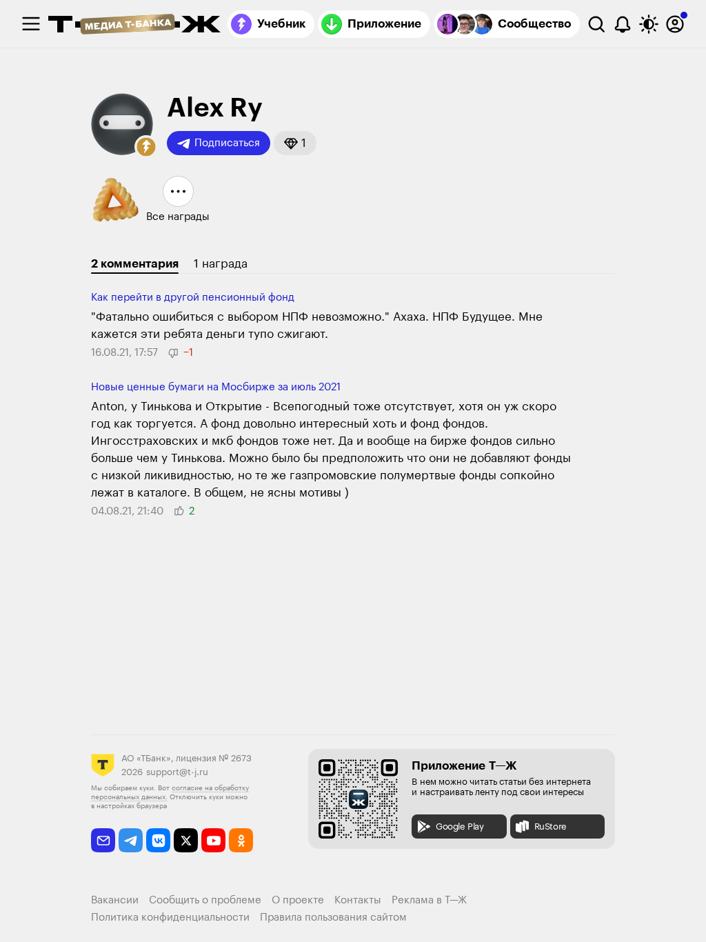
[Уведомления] (622, 24)
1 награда (221, 264)
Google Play (460, 826)
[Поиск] (596, 24)
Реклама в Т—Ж (429, 900)
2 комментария (135, 264)
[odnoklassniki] (241, 840)
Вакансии (115, 900)
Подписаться (227, 143)
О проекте (298, 900)
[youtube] (213, 840)
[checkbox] (31, 24)
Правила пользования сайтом (333, 917)
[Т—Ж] (134, 25)
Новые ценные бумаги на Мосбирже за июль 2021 (216, 387)
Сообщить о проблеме (205, 900)
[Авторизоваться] (675, 24)
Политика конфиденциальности (170, 917)
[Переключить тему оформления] (648, 24)
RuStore (550, 826)
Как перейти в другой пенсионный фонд (192, 297)
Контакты (357, 900)
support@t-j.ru (177, 772)
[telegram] (131, 840)
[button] (146, 147)
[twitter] (186, 840)
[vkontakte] (158, 840)
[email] (103, 840)
